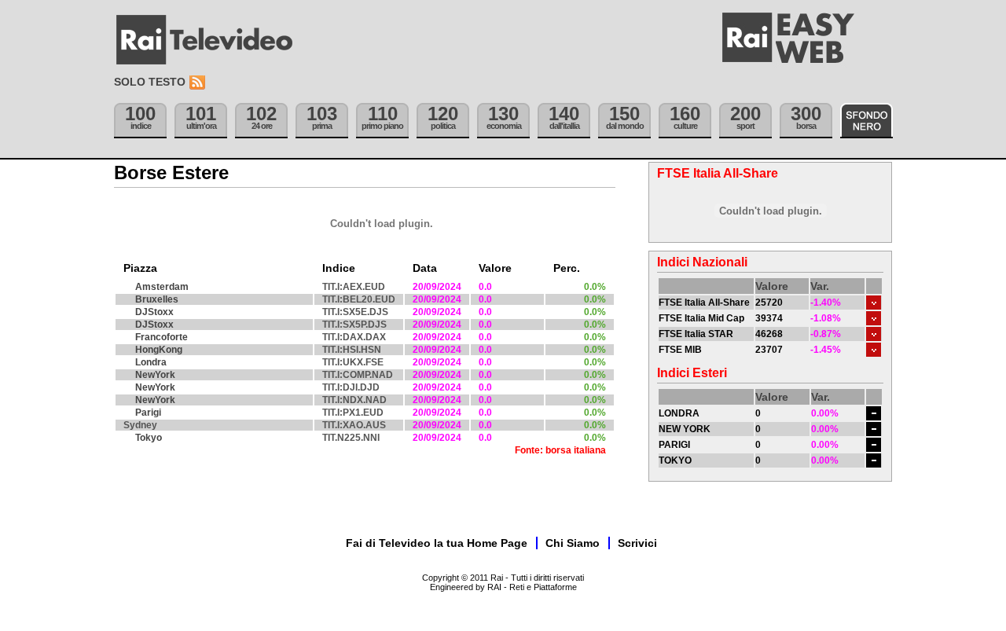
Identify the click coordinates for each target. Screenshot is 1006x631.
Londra (151, 362)
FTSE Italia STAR (696, 333)
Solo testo (149, 81)
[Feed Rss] (199, 82)
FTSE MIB (680, 349)
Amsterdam (162, 286)
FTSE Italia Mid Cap (701, 318)
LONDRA (679, 413)
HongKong (158, 349)
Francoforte (161, 337)
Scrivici (637, 543)
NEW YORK (684, 429)
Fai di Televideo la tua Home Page (436, 543)
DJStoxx (154, 311)
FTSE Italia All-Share (704, 302)
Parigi (148, 412)
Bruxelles (156, 299)
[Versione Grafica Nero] (866, 120)
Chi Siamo (572, 543)
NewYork (155, 374)
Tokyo (148, 437)
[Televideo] (212, 40)
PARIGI (674, 444)
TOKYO (675, 460)
